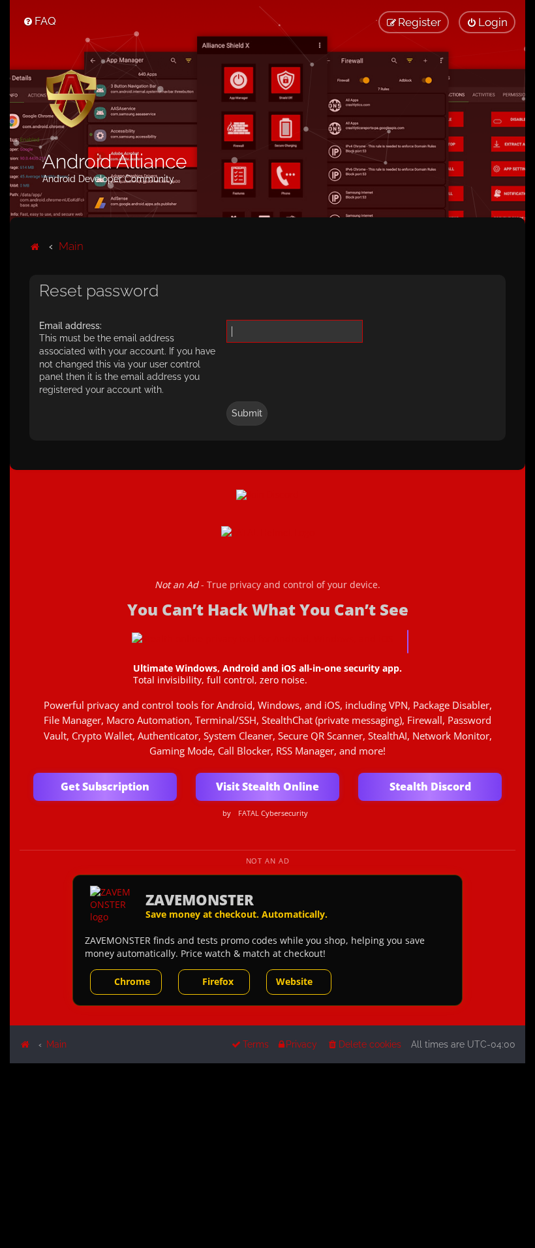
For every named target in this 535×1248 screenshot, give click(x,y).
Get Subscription (105, 786)
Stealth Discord (430, 786)
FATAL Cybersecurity (273, 813)
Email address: (70, 325)
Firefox (218, 981)
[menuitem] (39, 21)
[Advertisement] (267, 1154)
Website (294, 981)
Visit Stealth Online (267, 786)
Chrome (132, 981)
